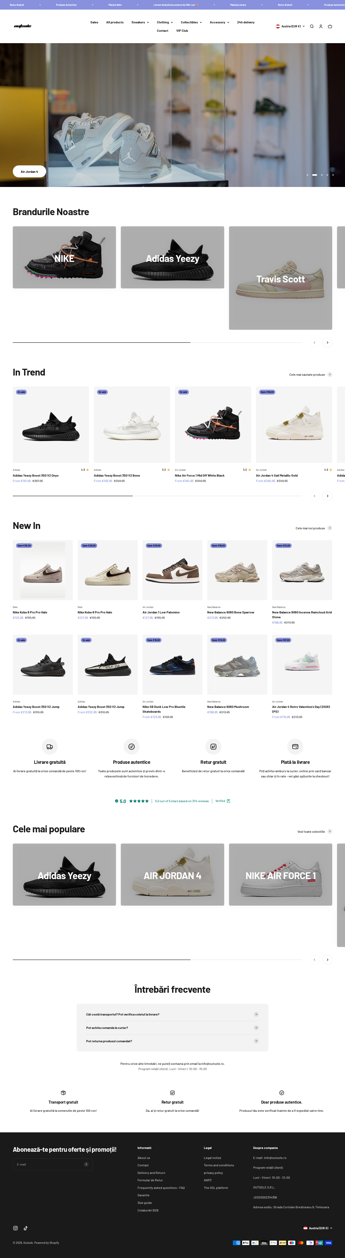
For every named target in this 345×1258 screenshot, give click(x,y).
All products (115, 22)
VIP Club (182, 30)
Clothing (163, 22)
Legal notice (212, 1158)
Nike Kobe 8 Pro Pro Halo (30, 612)
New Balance (213, 607)
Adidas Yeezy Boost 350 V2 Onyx (36, 475)
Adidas (16, 469)
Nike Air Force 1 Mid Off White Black (200, 475)
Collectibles (189, 22)
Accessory (217, 22)
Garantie (144, 1195)
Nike (15, 607)
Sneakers (138, 22)
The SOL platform (216, 1187)
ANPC (208, 1180)
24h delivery (246, 22)
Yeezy (172, 171)
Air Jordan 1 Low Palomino (161, 612)
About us (144, 1158)
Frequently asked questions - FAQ (161, 1187)
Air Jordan (180, 469)
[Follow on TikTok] (25, 1228)
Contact (162, 30)
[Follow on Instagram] (15, 1228)
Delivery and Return (151, 1173)
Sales (94, 22)
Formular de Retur (150, 1180)
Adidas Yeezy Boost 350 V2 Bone (117, 475)
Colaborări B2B (148, 1210)
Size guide (145, 1202)
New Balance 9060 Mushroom (228, 706)
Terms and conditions (219, 1165)
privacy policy (213, 1173)
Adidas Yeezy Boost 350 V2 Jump (36, 706)
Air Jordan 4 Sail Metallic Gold (277, 475)
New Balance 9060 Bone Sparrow (230, 612)
